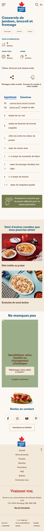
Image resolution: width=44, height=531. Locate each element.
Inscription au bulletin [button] (22, 427)
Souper (30, 31)
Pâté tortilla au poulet (13, 265)
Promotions (22, 467)
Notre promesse (22, 455)
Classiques (7, 31)
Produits (22, 459)
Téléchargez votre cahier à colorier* (20, 371)
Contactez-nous (22, 480)
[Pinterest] (36, 418)
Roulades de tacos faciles (15, 302)
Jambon (19, 31)
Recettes (22, 463)
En (41, 5)
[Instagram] (17, 418)
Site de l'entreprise (22, 508)
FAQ (22, 472)
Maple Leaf (24, 520)
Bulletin (22, 476)
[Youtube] (27, 418)
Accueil (22, 450)
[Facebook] (8, 418)
